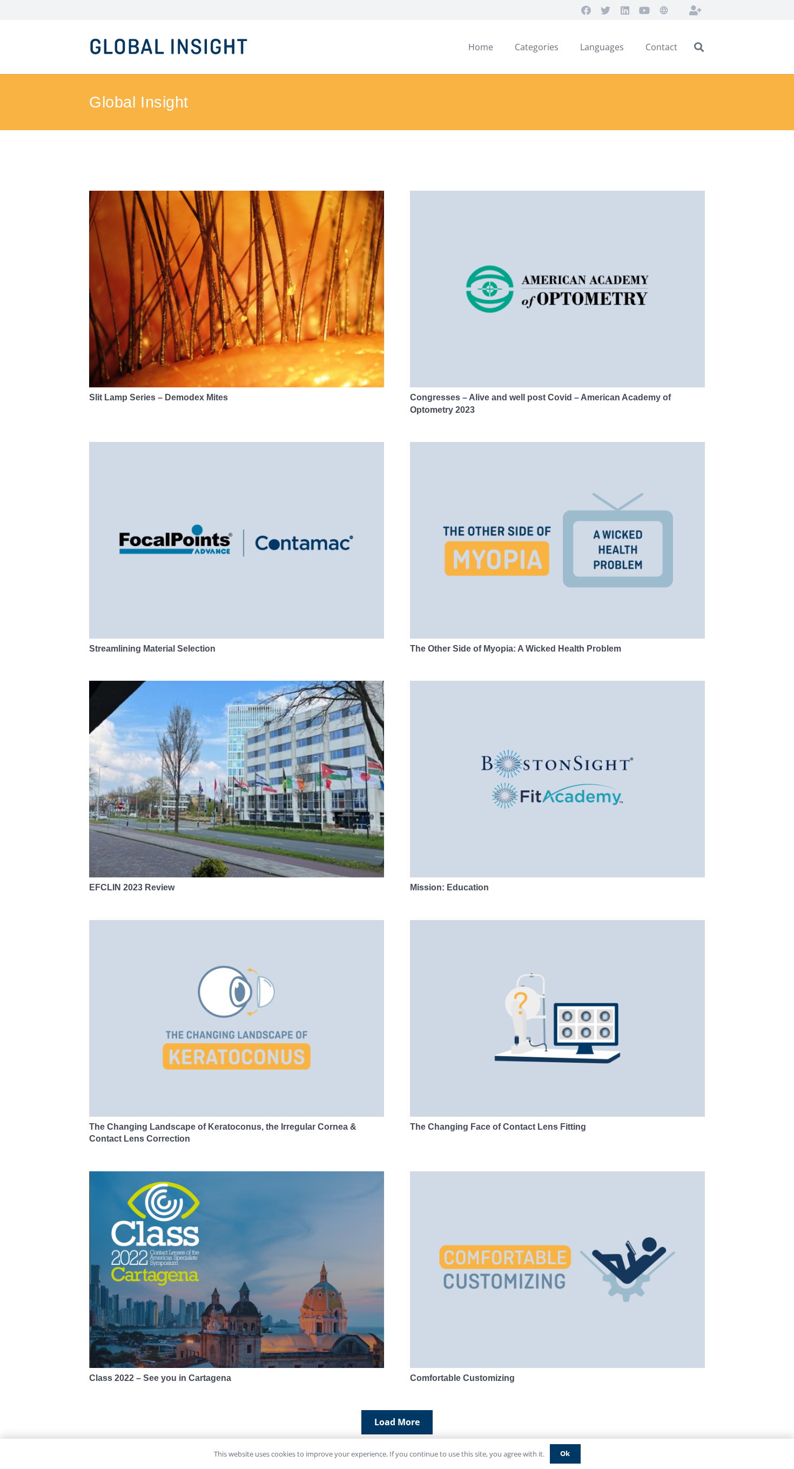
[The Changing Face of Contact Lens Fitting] (557, 1018)
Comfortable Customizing (462, 1378)
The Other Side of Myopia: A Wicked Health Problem (515, 648)
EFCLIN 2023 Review (131, 887)
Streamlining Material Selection (152, 648)
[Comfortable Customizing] (557, 1269)
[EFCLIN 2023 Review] (236, 779)
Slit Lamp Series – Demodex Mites (158, 397)
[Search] (699, 47)
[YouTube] (644, 10)
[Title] (695, 10)
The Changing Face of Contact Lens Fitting (498, 1126)
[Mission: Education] (557, 779)
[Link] (171, 47)
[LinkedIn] (625, 10)
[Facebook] (586, 10)
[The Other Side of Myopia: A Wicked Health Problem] (557, 540)
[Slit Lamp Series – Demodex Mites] (236, 289)
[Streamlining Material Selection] (236, 540)
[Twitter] (605, 10)
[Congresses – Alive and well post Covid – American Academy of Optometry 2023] (557, 289)
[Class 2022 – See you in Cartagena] (236, 1269)
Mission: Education (449, 887)
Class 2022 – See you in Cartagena (160, 1378)
